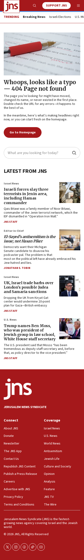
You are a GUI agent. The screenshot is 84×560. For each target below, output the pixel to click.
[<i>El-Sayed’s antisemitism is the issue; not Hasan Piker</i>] (69, 239)
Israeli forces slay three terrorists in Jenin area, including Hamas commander (26, 196)
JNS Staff (10, 222)
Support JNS (56, 5)
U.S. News (10, 320)
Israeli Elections (60, 17)
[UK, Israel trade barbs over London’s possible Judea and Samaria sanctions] (69, 286)
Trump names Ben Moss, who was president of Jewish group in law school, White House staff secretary (30, 332)
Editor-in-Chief (14, 231)
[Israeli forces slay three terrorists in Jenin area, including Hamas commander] (69, 192)
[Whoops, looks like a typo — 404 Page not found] (42, 53)
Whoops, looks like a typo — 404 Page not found (40, 86)
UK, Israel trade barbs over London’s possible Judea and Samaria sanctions (28, 287)
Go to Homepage (23, 132)
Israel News (11, 184)
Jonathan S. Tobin (17, 268)
